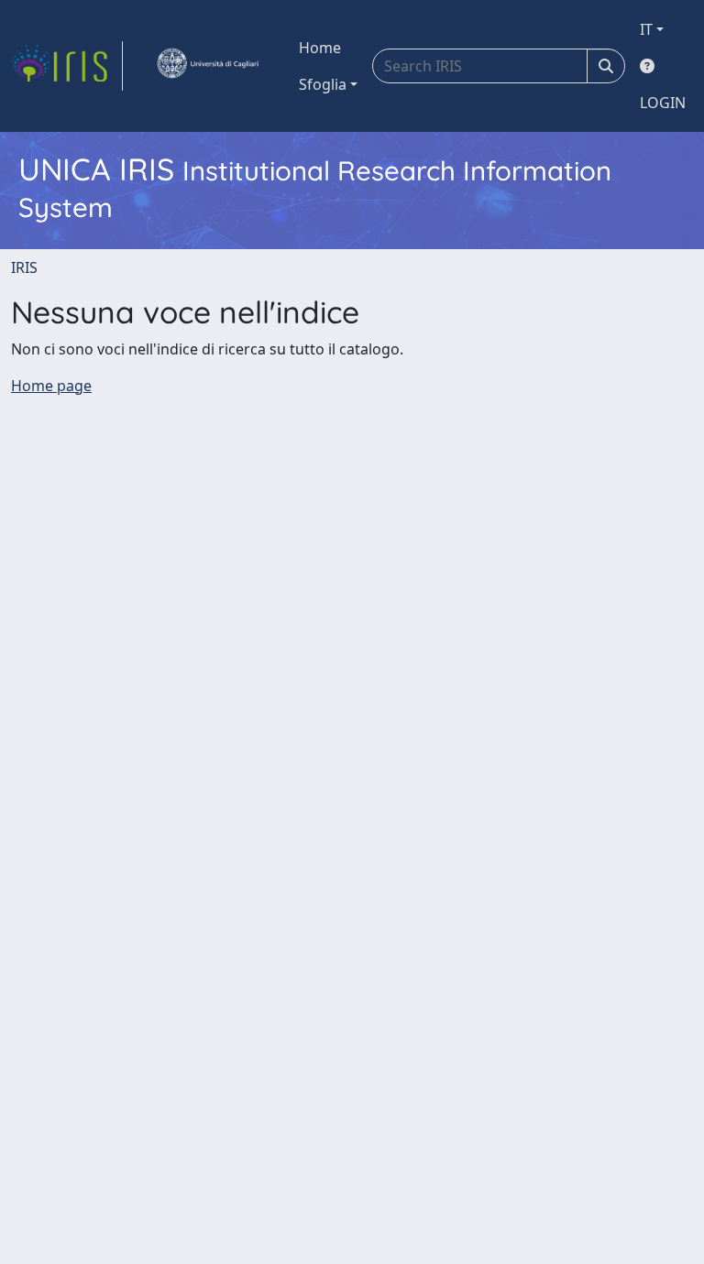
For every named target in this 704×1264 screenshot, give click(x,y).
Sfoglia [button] (322, 84)
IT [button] (646, 29)
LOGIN (663, 103)
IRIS (24, 267)
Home (320, 48)
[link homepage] (67, 66)
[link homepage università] (207, 66)
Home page (51, 386)
